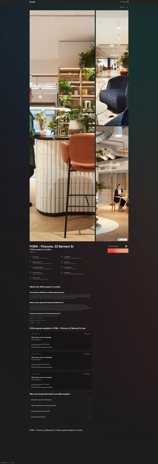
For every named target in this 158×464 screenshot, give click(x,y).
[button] (61, 399)
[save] (127, 7)
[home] (32, 2)
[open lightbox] (79, 125)
